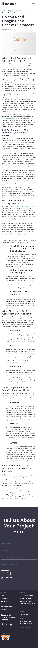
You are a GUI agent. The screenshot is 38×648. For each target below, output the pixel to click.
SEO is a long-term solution (25, 206)
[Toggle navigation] (33, 3)
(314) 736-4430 (7, 578)
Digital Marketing (26, 598)
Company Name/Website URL (13, 557)
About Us (4, 595)
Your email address (9, 550)
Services (4, 601)
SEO (10, 64)
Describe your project (10, 564)
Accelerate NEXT (9, 617)
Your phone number (9, 544)
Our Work (4, 598)
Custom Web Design (26, 595)
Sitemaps (4, 609)
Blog (9, 11)
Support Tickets (7, 606)
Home (4, 11)
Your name (6, 537)
